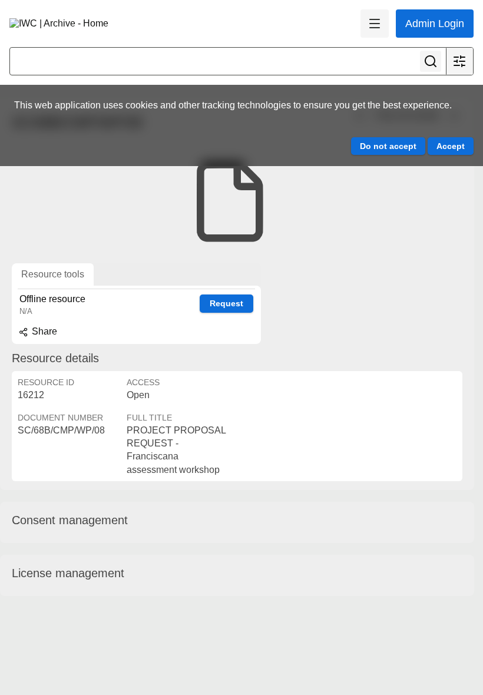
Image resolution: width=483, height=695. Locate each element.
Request (226, 303)
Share (43, 331)
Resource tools (52, 274)
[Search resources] (430, 61)
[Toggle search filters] (459, 61)
